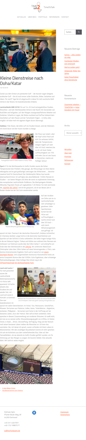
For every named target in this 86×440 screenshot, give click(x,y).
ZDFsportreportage (7, 262)
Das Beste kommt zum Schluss (12, 390)
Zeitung (28, 246)
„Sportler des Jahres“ (10, 187)
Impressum (64, 412)
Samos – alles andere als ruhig (72, 56)
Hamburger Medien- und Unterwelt (71, 62)
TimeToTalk (49, 7)
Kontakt (65, 17)
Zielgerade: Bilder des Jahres (72, 72)
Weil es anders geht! (72, 67)
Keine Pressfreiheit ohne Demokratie (71, 78)
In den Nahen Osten (8, 388)
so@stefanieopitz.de (12, 430)
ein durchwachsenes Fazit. (24, 262)
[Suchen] (79, 32)
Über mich (32, 17)
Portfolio (42, 17)
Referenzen (54, 17)
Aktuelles (21, 17)
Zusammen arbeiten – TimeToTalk (72, 106)
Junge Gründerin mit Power (71, 108)
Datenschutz (65, 414)
